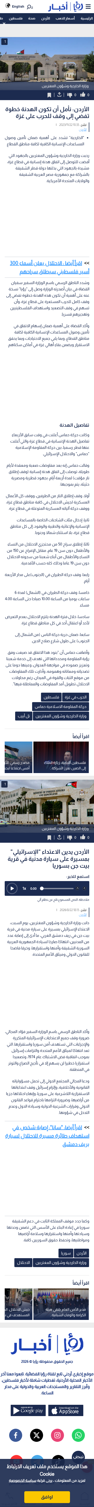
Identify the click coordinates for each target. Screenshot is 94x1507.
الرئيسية (87, 18)
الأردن (45, 18)
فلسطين (15, 18)
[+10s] (84, 888)
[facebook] (15, 1435)
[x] (36, 1435)
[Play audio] (12, 888)
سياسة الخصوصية (22, 1480)
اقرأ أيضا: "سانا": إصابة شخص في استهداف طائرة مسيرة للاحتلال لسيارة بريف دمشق (47, 1135)
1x (24, 888)
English (18, 6)
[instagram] (57, 1435)
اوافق (47, 1497)
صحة (31, 18)
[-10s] (77, 888)
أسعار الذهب (65, 18)
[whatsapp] (78, 1435)
